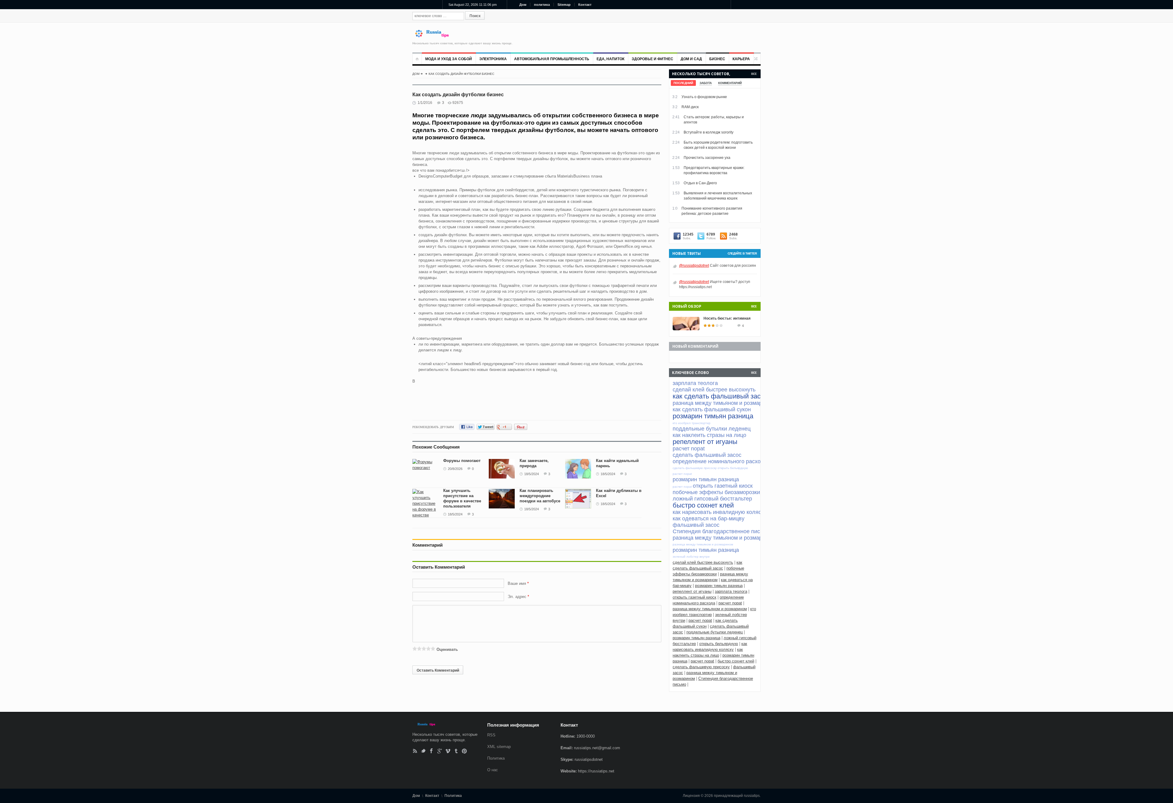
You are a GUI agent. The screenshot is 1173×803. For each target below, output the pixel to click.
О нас (492, 770)
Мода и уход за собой (448, 59)
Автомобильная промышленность (551, 59)
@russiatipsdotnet (694, 265)
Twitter (423, 751)
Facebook (431, 751)
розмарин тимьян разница (719, 585)
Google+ (439, 751)
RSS (415, 751)
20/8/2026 (455, 469)
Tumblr (456, 751)
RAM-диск (690, 107)
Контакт (584, 4)
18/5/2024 (531, 474)
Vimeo (448, 751)
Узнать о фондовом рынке (704, 97)
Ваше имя (517, 583)
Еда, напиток (610, 59)
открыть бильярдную (718, 643)
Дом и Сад (691, 59)
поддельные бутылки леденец (714, 632)
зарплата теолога (731, 591)
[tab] (683, 83)
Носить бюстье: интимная (727, 318)
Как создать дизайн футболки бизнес (461, 73)
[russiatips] (434, 36)
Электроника (493, 59)
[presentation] (683, 83)
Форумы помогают (462, 460)
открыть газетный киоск (694, 597)
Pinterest (464, 751)
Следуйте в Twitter (742, 253)
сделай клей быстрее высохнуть (703, 562)
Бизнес (717, 59)
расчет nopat (730, 603)
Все (754, 73)
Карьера (741, 59)
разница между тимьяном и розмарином (710, 609)
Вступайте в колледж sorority (708, 132)
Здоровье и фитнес (652, 59)
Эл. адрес (517, 596)
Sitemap (564, 4)
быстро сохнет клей (736, 661)
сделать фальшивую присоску (701, 667)
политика (542, 4)
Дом (522, 4)
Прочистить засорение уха (707, 158)
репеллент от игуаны (692, 591)
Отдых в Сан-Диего (700, 183)
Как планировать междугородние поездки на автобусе (540, 495)
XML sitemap (499, 746)
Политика (496, 758)
